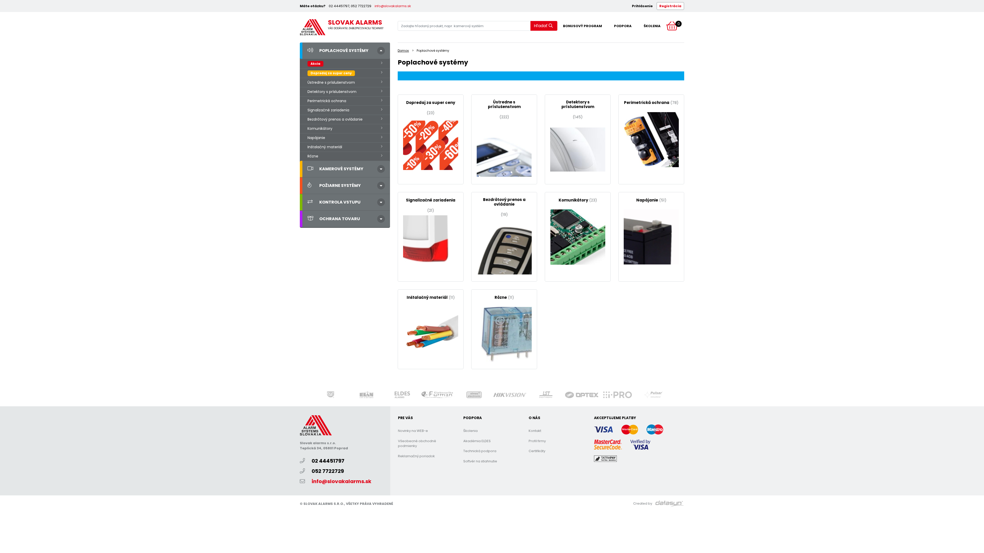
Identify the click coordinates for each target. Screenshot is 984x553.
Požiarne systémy (340, 185)
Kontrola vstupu (340, 202)
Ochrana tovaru (339, 219)
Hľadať (540, 26)
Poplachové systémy (343, 51)
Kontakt (535, 430)
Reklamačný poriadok (416, 456)
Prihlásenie (642, 6)
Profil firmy (537, 441)
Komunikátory (320, 128)
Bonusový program (582, 26)
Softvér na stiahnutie (480, 461)
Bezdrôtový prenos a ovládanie (335, 119)
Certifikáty (537, 451)
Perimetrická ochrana (327, 100)
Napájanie (316, 137)
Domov (403, 50)
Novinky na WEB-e (413, 430)
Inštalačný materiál (325, 147)
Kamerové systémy (341, 169)
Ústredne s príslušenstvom (331, 82)
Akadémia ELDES (477, 441)
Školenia (652, 26)
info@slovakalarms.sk (393, 6)
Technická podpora (479, 451)
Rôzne (313, 156)
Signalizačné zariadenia (328, 110)
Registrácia (670, 6)
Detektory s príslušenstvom (332, 91)
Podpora (623, 26)
